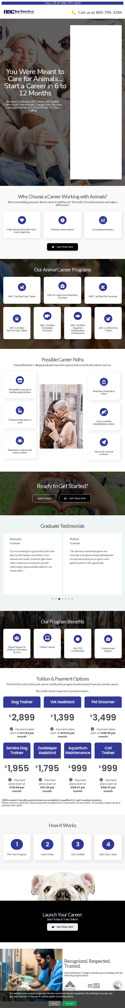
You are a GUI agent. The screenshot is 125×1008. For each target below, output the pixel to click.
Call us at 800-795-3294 (62, 3)
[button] (53, 599)
